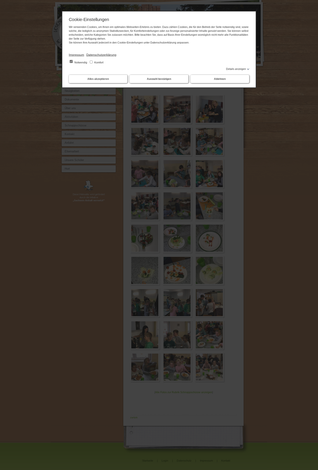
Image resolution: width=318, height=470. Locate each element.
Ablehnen (220, 78)
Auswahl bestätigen (159, 78)
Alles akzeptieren (98, 78)
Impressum (76, 54)
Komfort (98, 62)
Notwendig (81, 62)
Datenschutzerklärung (101, 54)
